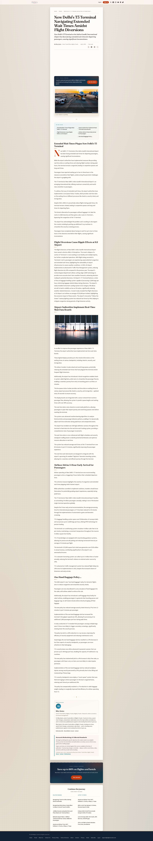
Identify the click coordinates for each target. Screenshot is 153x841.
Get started (76, 777)
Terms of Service (65, 838)
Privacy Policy (55, 838)
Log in (99, 2)
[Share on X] (88, 47)
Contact (76, 731)
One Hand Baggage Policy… (86, 136)
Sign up (106, 2)
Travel (60, 11)
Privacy (82, 838)
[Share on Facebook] (91, 47)
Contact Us (47, 838)
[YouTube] (118, 2)
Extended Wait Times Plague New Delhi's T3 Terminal (65, 128)
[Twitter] (110, 2)
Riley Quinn (58, 44)
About (57, 754)
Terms (87, 838)
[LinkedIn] (120, 2)
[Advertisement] (76, 63)
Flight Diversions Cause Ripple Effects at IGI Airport (64, 133)
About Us (41, 838)
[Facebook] (113, 2)
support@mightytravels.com (109, 838)
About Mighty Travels (69, 731)
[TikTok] (123, 2)
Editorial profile (59, 731)
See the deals (92, 82)
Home (55, 11)
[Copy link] (97, 47)
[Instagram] (115, 2)
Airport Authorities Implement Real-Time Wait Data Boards (88, 128)
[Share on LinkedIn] (94, 47)
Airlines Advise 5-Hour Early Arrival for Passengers (87, 133)
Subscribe (93, 838)
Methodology (67, 754)
